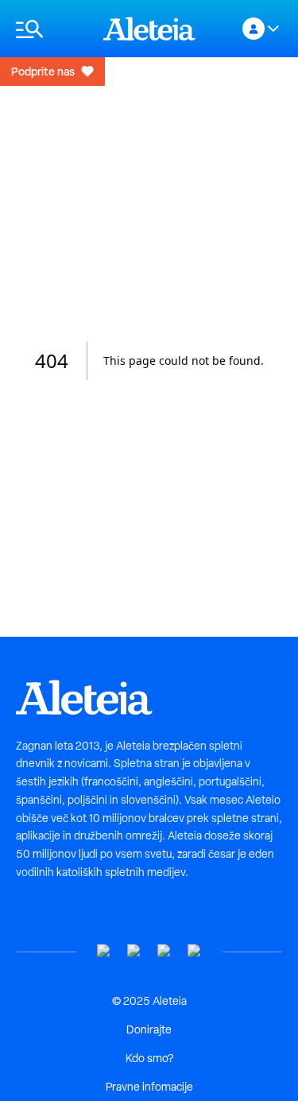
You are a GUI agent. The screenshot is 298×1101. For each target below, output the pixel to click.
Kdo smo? (149, 1058)
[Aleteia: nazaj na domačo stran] (149, 28)
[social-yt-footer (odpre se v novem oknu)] (104, 951)
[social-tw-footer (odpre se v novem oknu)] (164, 951)
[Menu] (51, 29)
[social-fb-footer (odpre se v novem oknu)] (134, 951)
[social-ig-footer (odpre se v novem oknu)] (195, 951)
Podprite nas (43, 71)
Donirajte (149, 1029)
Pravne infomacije (149, 1087)
